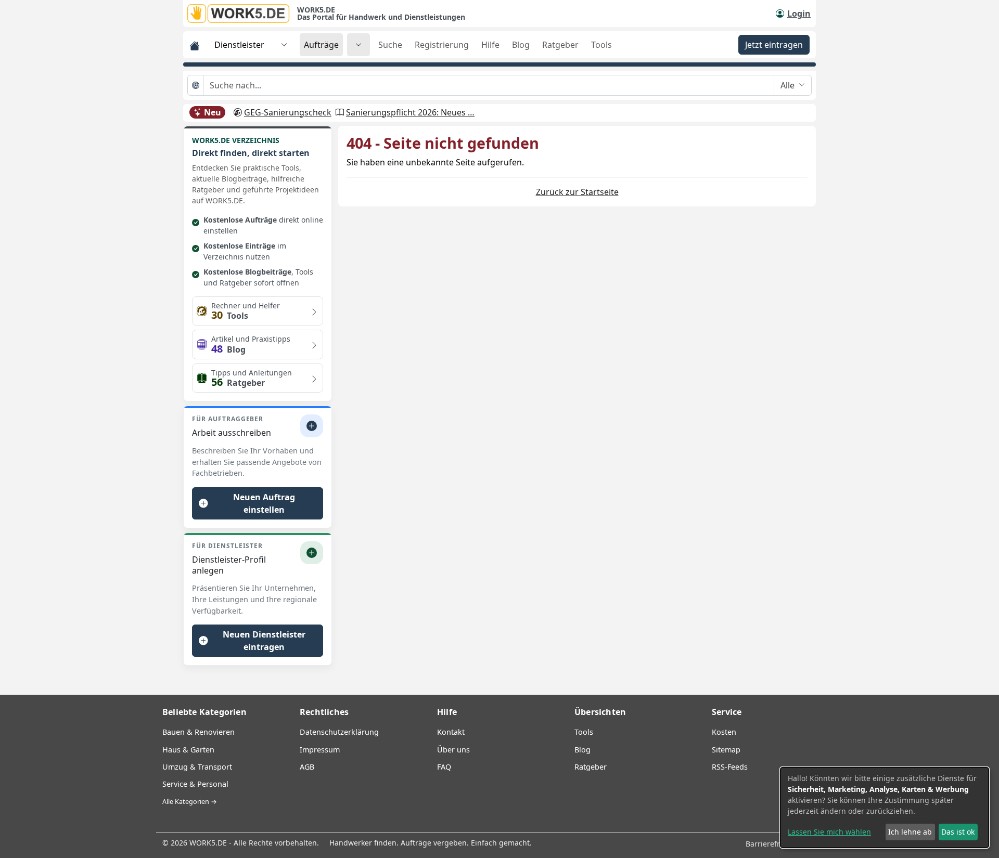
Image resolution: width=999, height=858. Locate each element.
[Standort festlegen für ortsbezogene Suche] (196, 85)
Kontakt (451, 732)
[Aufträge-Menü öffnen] (358, 44)
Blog (521, 44)
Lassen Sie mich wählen (829, 832)
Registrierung (442, 44)
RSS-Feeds (730, 767)
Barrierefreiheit (774, 844)
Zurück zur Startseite (577, 192)
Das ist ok (958, 832)
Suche (390, 44)
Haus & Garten (188, 750)
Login (799, 13)
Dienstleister (239, 44)
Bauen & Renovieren (198, 732)
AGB (307, 767)
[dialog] (884, 808)
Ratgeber (560, 44)
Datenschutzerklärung (339, 732)
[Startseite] (242, 13)
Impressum (320, 750)
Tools (601, 44)
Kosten (724, 732)
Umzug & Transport (197, 767)
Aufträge (321, 44)
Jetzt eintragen (774, 44)
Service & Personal (195, 784)
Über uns (453, 750)
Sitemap (726, 750)
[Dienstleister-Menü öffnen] (284, 44)
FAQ (444, 767)
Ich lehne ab (910, 832)
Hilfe (490, 44)
